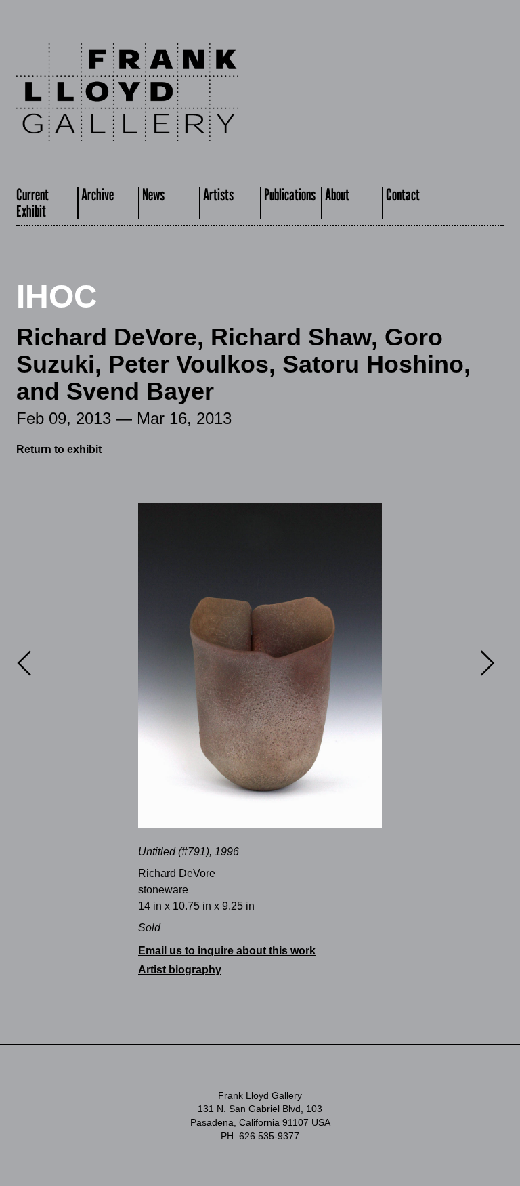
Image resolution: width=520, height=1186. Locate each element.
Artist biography (179, 969)
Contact (403, 195)
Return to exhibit (59, 449)
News (153, 195)
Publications (290, 195)
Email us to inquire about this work (227, 950)
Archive (97, 195)
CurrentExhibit (32, 203)
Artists (218, 195)
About (337, 195)
